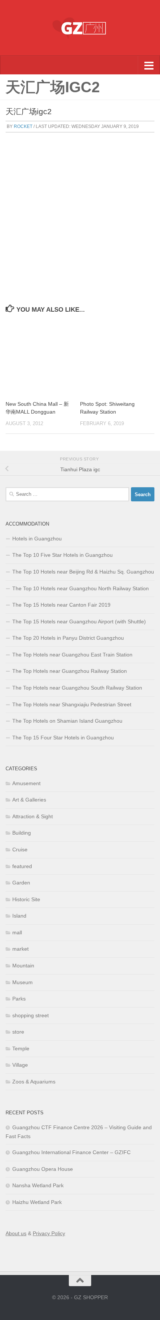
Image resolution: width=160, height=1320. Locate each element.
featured (22, 866)
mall (17, 932)
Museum (22, 982)
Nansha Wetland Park (38, 1185)
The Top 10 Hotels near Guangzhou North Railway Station (80, 588)
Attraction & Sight (32, 816)
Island (19, 916)
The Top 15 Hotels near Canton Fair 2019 (61, 605)
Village (20, 1065)
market (20, 949)
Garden (21, 883)
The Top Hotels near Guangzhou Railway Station (69, 671)
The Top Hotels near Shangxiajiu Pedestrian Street (71, 704)
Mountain (23, 966)
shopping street (30, 1015)
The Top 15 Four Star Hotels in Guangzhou (63, 738)
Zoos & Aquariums (33, 1082)
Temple (20, 1048)
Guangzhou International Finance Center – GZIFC (71, 1152)
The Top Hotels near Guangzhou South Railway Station (77, 688)
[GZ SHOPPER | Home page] (80, 28)
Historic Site (26, 899)
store (18, 1032)
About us (16, 1233)
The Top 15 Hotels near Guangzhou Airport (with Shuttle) (79, 621)
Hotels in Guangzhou (37, 539)
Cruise (20, 849)
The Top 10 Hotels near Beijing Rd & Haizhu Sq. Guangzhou (83, 572)
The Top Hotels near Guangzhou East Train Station (72, 655)
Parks (19, 999)
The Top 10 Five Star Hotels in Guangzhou (62, 555)
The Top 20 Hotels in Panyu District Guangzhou (68, 638)
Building (21, 833)
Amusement (26, 783)
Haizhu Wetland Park (37, 1202)
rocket (23, 126)
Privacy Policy (49, 1233)
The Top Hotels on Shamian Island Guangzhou (67, 721)
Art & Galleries (29, 800)
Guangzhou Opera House (42, 1169)
